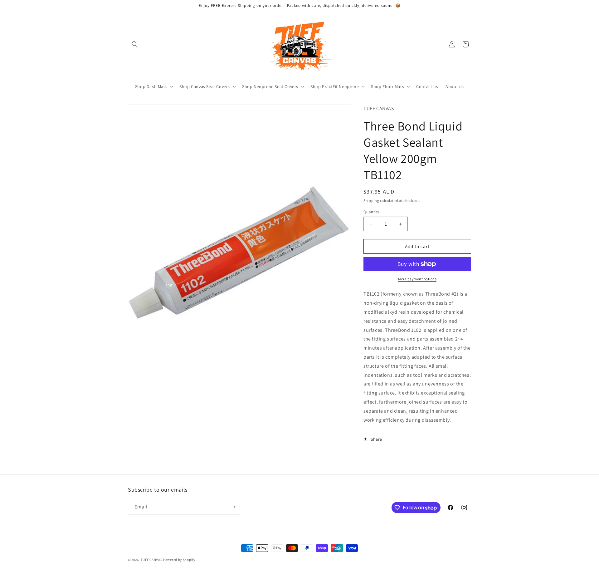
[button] (135, 44)
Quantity (371, 211)
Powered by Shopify (179, 559)
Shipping (371, 200)
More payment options (417, 279)
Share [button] (376, 439)
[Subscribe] (233, 507)
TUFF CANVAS (152, 559)
